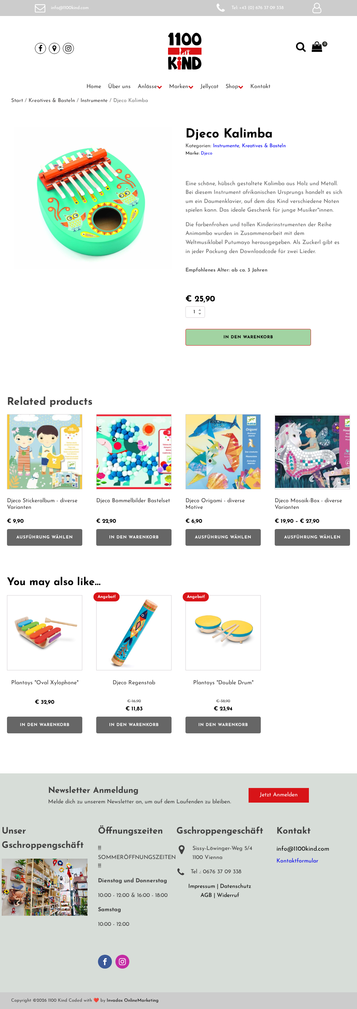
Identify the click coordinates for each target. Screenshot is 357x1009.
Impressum (201, 886)
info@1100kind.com (70, 8)
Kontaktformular (297, 861)
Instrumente (94, 100)
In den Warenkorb (248, 337)
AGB (206, 895)
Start (17, 100)
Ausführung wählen (44, 537)
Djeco (206, 153)
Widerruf (228, 895)
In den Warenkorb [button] (134, 537)
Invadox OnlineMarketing (133, 1000)
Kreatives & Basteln (52, 100)
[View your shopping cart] (317, 48)
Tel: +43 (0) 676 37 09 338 (257, 8)
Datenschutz (235, 886)
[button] (150, 87)
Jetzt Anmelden (279, 795)
